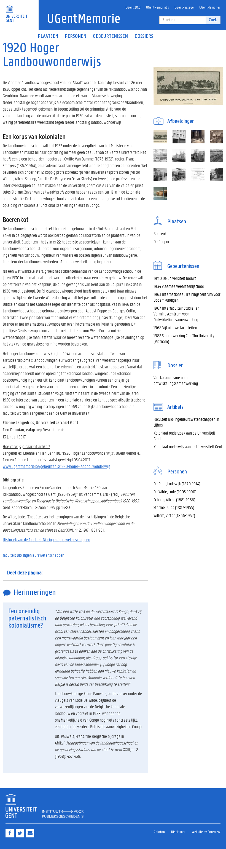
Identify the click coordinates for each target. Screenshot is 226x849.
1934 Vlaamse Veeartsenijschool (179, 286)
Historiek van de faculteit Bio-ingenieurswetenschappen (46, 539)
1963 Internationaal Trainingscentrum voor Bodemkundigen (187, 297)
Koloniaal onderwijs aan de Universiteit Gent (188, 446)
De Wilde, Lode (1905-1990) (175, 491)
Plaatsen (48, 36)
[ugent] (17, 10)
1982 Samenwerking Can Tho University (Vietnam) (184, 338)
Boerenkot (162, 233)
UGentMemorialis (157, 7)
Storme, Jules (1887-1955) (174, 507)
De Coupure (162, 241)
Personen (75, 36)
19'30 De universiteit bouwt (175, 278)
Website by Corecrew (206, 832)
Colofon (159, 832)
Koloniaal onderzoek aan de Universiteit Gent (184, 435)
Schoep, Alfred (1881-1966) (174, 499)
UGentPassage (184, 7)
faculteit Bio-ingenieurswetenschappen (33, 555)
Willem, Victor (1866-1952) (174, 515)
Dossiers (143, 36)
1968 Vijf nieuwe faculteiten (175, 327)
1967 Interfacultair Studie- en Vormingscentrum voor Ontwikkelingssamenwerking (177, 313)
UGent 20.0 (133, 7)
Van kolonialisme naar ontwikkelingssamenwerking (176, 380)
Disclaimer (178, 832)
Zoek (213, 20)
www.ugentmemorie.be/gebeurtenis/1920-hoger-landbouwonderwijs (56, 466)
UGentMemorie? (209, 7)
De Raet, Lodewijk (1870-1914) (177, 483)
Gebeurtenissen (110, 36)
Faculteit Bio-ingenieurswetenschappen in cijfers (186, 422)
